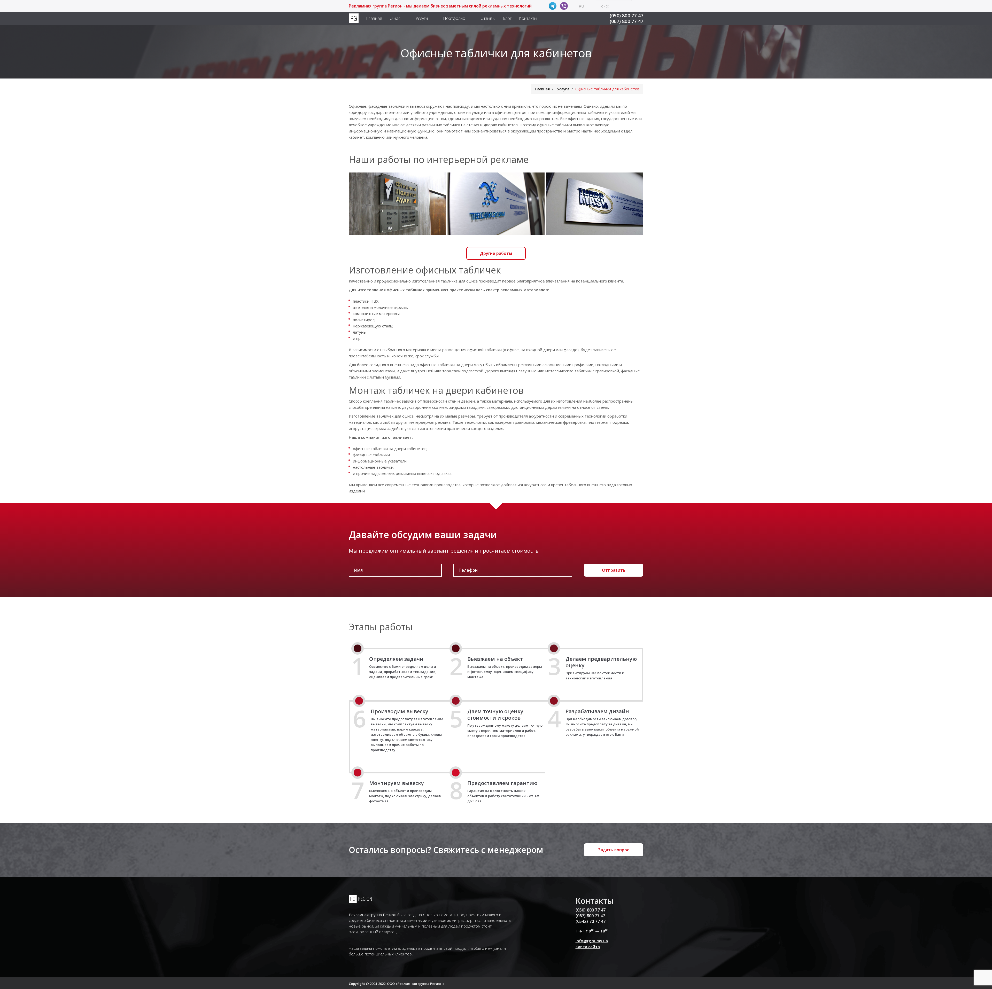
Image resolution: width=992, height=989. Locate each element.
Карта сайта (588, 946)
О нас (395, 18)
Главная (374, 18)
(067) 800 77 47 (626, 21)
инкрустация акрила (367, 428)
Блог (507, 18)
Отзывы (488, 18)
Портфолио (454, 18)
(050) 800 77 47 (626, 15)
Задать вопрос (613, 850)
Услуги (422, 18)
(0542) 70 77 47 (591, 921)
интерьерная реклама (430, 422)
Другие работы (496, 253)
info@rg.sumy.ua (592, 940)
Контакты (528, 18)
